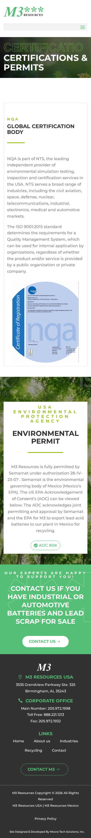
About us (42, 741)
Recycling (33, 750)
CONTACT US (42, 641)
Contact (59, 750)
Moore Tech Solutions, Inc (67, 831)
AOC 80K (48, 545)
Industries (69, 741)
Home (18, 741)
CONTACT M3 (41, 769)
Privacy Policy (46, 819)
